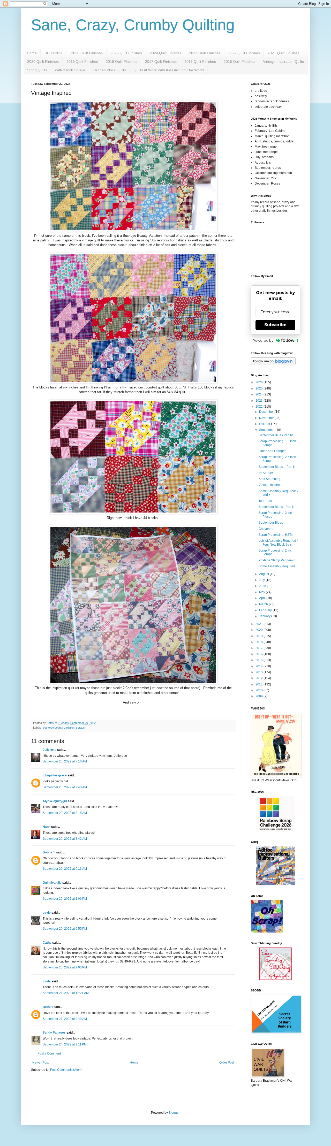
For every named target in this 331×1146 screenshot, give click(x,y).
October (265, 424)
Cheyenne (266, 529)
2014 (259, 666)
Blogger (174, 1112)
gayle (47, 912)
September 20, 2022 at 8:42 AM (65, 839)
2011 (259, 684)
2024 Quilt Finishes (165, 53)
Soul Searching (269, 479)
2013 (259, 672)
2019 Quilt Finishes (82, 61)
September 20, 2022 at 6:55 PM (65, 928)
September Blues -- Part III (277, 467)
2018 (259, 642)
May (262, 592)
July (262, 580)
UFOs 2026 (53, 53)
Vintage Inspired (270, 485)
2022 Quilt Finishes (244, 53)
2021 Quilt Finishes (283, 53)
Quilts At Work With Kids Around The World (169, 70)
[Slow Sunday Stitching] (275, 979)
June (263, 586)
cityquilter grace (55, 775)
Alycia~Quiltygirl (55, 801)
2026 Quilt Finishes (87, 53)
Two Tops (265, 501)
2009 (259, 696)
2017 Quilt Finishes (161, 61)
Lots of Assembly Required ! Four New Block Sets (278, 542)
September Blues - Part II (276, 507)
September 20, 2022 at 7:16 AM (65, 761)
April (262, 598)
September (267, 430)
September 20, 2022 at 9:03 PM (65, 967)
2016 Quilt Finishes (200, 61)
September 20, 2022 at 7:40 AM (65, 787)
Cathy (47, 942)
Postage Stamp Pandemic (277, 560)
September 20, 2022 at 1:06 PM (65, 898)
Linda (47, 981)
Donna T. (49, 852)
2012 (259, 678)
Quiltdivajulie (52, 882)
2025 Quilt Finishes (126, 53)
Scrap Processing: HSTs (275, 535)
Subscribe (275, 324)
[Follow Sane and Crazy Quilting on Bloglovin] (273, 364)
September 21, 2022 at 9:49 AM (65, 1019)
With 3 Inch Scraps (70, 70)
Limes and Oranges (272, 451)
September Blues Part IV (276, 435)
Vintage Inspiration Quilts (283, 61)
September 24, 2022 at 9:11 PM (65, 1044)
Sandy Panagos (54, 1032)
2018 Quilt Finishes (121, 61)
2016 (259, 654)
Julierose (49, 750)
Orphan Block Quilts (109, 70)
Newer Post (40, 1062)
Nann (46, 827)
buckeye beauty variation (58, 727)
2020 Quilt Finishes (43, 61)
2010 (259, 690)
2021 (259, 624)
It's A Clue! (266, 473)
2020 (259, 630)
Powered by (263, 340)
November (267, 418)
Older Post (226, 1062)
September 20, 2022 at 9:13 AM (65, 868)
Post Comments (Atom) (66, 1070)
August (264, 574)
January (265, 616)
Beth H (48, 1007)
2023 (259, 400)
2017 (259, 648)
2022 (259, 406)
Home (32, 53)
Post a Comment (49, 1053)
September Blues (271, 522)
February (266, 610)
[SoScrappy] (275, 830)
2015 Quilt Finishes (239, 61)
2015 (259, 660)
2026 (259, 382)
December (267, 412)
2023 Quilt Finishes (205, 53)
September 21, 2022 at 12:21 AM (66, 993)
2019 (259, 636)
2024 (259, 394)
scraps (80, 727)
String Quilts (37, 70)
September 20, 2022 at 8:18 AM (65, 813)
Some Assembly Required (277, 566)
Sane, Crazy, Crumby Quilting (133, 25)
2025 (259, 388)
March (264, 604)
